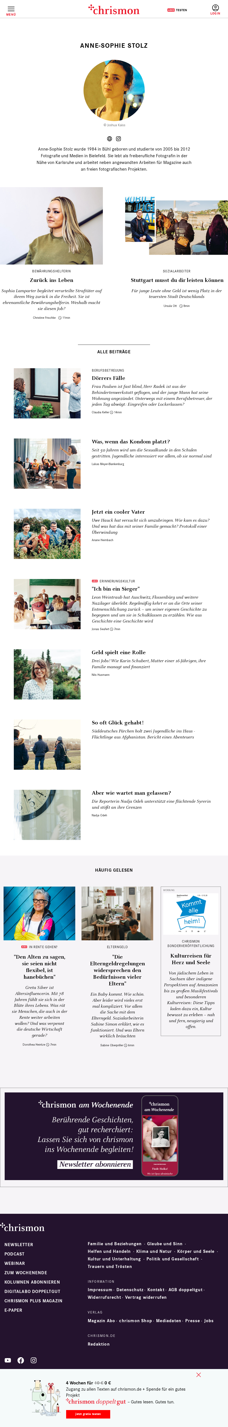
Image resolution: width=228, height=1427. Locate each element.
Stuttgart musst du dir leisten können (177, 280)
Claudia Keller (100, 412)
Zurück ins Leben (51, 280)
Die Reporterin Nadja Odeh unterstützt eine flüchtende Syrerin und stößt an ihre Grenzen (151, 804)
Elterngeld (117, 947)
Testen (177, 10)
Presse (192, 1321)
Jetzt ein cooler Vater (118, 512)
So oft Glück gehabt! (117, 723)
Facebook (20, 1360)
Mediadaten (168, 1321)
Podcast (14, 1254)
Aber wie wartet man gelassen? (131, 793)
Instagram (33, 1360)
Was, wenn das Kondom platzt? (131, 442)
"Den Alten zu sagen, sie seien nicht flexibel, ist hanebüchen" (39, 967)
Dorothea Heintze (34, 1044)
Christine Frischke (44, 318)
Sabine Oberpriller (111, 1045)
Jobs (209, 1321)
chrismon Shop (135, 1321)
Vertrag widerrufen (146, 1297)
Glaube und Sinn (165, 1244)
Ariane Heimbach (102, 540)
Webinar (14, 1263)
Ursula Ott (170, 306)
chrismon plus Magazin (33, 1301)
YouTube (7, 1360)
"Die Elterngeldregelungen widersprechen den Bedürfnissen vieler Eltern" (117, 970)
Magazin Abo (101, 1321)
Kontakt (155, 1290)
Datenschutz (129, 1290)
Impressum (100, 1290)
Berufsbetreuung (108, 370)
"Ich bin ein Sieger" (116, 589)
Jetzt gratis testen (88, 1414)
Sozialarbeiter (177, 271)
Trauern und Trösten (110, 1266)
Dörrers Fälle (108, 378)
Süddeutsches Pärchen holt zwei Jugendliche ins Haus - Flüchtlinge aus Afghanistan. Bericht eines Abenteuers (143, 734)
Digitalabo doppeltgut (32, 1291)
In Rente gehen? (43, 947)
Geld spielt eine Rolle (119, 652)
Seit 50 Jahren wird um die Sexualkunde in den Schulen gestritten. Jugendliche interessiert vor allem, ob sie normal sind (152, 453)
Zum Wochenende (25, 1273)
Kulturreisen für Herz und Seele (191, 959)
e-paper (13, 1310)
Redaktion (99, 1344)
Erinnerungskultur (117, 581)
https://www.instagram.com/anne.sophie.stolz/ (118, 138)
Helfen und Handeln (109, 1251)
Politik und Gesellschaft (173, 1259)
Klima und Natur (154, 1251)
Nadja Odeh (99, 815)
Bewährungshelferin (51, 271)
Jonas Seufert (100, 629)
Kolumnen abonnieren (32, 1282)
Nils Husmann (101, 675)
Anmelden (215, 9)
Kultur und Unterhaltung (114, 1259)
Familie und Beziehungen (115, 1244)
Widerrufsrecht (104, 1297)
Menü (11, 14)
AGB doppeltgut (186, 1290)
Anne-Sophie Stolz (109, 138)
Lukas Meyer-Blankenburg (108, 464)
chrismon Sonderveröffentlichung (190, 943)
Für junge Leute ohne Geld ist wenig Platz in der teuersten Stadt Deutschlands (176, 294)
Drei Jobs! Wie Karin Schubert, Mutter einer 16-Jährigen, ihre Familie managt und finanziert (149, 664)
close (198, 1375)
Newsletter (18, 1244)
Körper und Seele (195, 1251)
